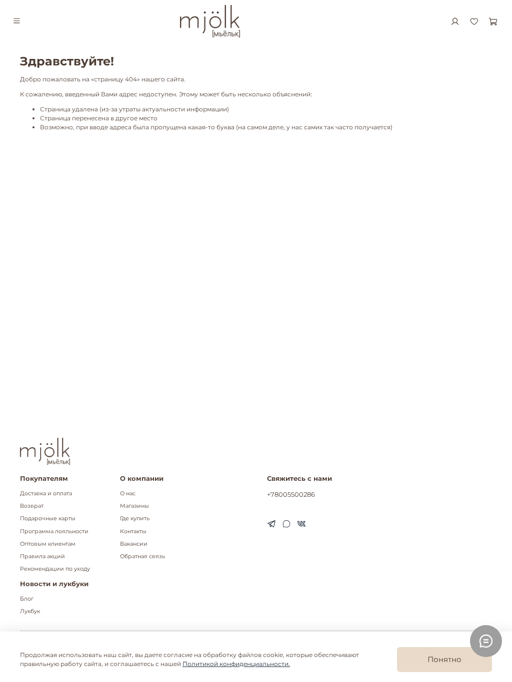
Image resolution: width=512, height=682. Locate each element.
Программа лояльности (54, 531)
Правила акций (42, 556)
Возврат (32, 506)
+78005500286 (291, 494)
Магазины (134, 506)
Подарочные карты (48, 518)
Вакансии (134, 544)
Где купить (135, 518)
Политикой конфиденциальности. (236, 664)
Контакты (133, 531)
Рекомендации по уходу (55, 569)
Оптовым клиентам (48, 544)
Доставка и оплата (46, 493)
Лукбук (30, 611)
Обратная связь (142, 556)
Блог (27, 599)
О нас (128, 493)
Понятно (445, 659)
